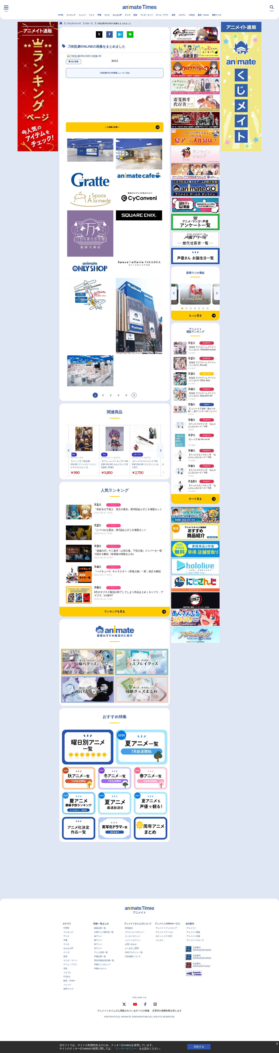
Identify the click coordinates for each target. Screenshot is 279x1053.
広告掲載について (132, 956)
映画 (135, 15)
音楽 (173, 15)
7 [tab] (208, 307)
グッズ (127, 15)
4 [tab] (195, 307)
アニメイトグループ (195, 940)
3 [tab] (191, 307)
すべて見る (195, 498)
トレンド (82, 15)
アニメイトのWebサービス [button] (167, 923)
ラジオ (107, 15)
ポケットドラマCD (164, 936)
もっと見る (195, 315)
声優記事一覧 (100, 956)
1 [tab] (182, 307)
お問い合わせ (131, 944)
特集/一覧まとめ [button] (101, 923)
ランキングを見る (114, 611)
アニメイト (191, 928)
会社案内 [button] (190, 923)
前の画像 (74, 61)
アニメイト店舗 (193, 936)
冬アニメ (98, 948)
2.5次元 (192, 15)
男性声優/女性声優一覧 (104, 960)
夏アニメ (98, 940)
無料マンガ (216, 15)
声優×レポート (100, 968)
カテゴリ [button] (67, 923)
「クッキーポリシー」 (126, 1048)
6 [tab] (203, 307)
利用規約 (129, 928)
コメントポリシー (132, 940)
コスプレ (182, 15)
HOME (60, 15)
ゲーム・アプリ (162, 15)
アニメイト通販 (193, 932)
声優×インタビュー (102, 964)
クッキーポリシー (132, 936)
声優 (99, 15)
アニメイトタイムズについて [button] (137, 923)
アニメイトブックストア (166, 928)
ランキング (71, 15)
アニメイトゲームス (164, 932)
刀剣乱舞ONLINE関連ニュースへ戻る (115, 73)
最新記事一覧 (100, 928)
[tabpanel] (195, 294)
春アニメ (98, 936)
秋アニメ (98, 944)
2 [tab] (187, 307)
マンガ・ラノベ (146, 15)
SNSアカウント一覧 (134, 952)
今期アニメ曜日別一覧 (104, 932)
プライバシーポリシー (134, 932)
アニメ (91, 15)
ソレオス (159, 940)
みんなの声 (117, 15)
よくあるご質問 (132, 948)
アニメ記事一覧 (101, 952)
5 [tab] (199, 307)
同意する (199, 1046)
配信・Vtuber (203, 15)
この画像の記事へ (112, 127)
